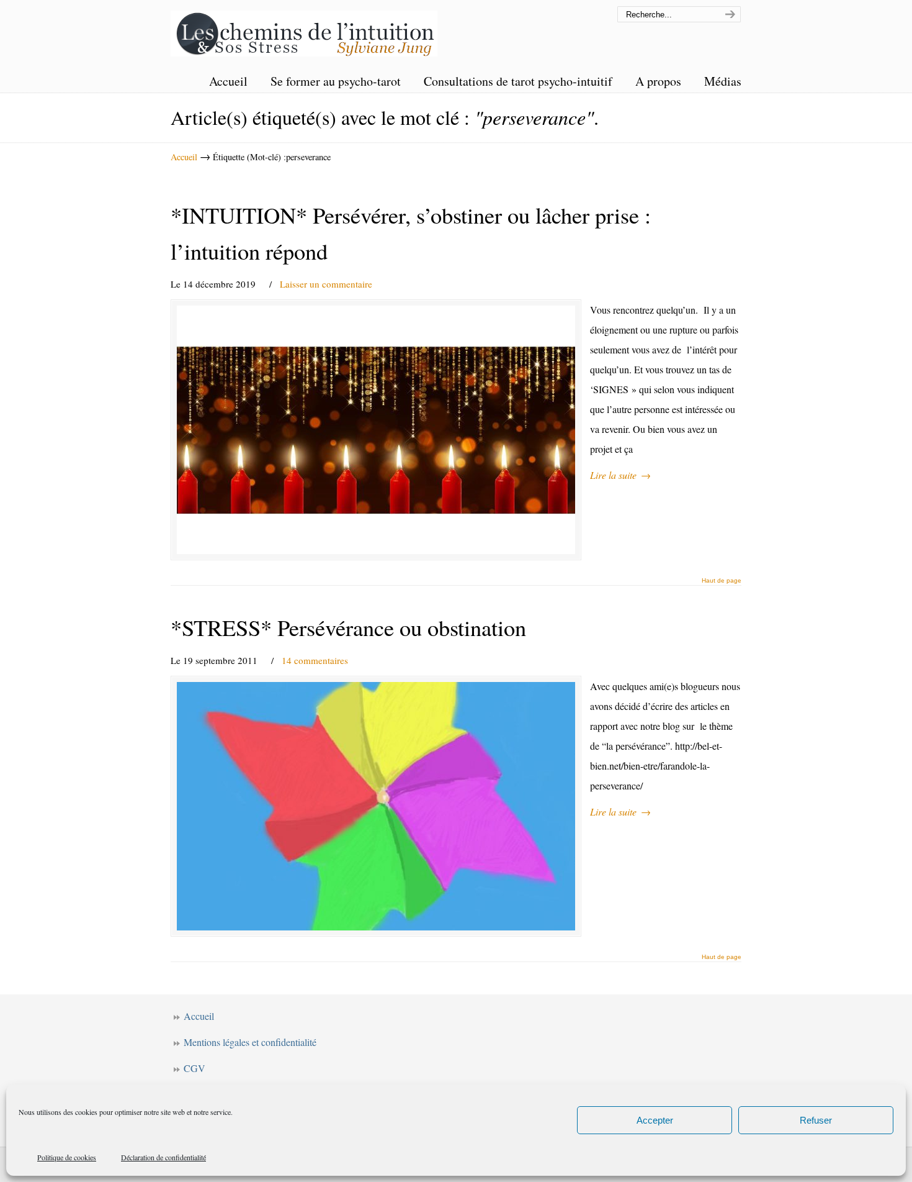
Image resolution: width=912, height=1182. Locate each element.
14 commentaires (315, 660)
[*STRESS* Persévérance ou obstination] (376, 806)
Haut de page (721, 581)
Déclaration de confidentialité (163, 1157)
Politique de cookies (66, 1157)
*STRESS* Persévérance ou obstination (348, 627)
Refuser (816, 1120)
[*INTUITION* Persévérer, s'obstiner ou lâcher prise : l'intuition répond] (376, 430)
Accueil (184, 157)
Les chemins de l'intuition (304, 30)
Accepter (655, 1120)
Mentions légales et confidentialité (250, 1041)
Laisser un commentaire (326, 284)
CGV (194, 1068)
